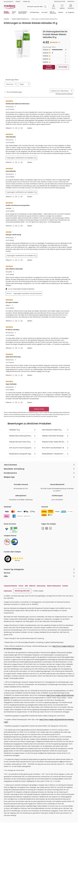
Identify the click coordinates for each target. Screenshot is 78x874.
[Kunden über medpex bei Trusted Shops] (14, 559)
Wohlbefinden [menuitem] (34, 12)
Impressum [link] (8, 591)
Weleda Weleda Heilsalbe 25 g (20, 19)
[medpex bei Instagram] (46, 528)
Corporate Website (10, 586)
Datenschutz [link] (41, 586)
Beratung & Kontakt (59, 1)
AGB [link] (26, 586)
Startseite (6, 19)
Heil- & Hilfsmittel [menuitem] (53, 12)
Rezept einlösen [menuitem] (7, 12)
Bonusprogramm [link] (8, 1)
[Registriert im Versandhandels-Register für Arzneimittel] (13, 530)
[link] (7, 542)
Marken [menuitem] (60, 12)
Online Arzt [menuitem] (14, 12)
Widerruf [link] (32, 586)
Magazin (18, 1)
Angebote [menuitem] (71, 12)
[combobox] (37, 6)
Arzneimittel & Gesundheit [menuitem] (22, 12)
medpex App (26, 1)
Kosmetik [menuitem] (44, 12)
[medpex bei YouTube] (50, 528)
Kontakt (65, 586)
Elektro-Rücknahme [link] (54, 586)
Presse (21, 586)
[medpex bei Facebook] (42, 528)
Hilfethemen (70, 1)
